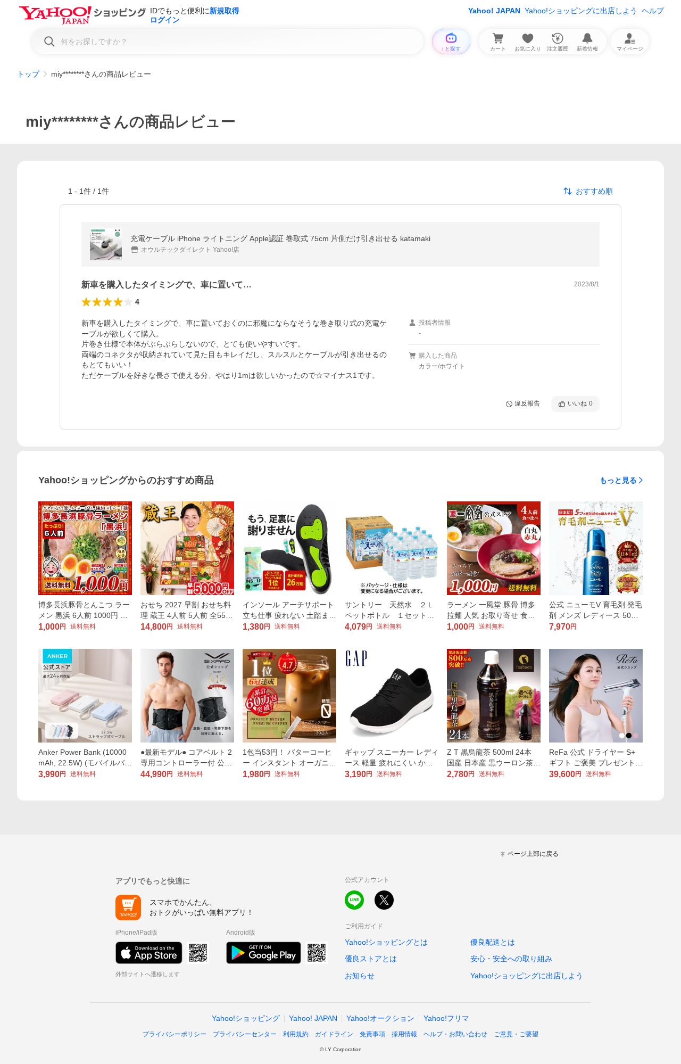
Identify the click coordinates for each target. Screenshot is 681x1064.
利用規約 (296, 1034)
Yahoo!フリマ (446, 1018)
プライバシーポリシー (174, 1034)
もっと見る (618, 480)
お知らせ (360, 975)
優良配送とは (492, 942)
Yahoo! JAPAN (494, 10)
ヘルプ (653, 10)
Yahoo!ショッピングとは (386, 942)
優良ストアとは (371, 958)
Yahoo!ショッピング (246, 1018)
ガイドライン (334, 1034)
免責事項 (372, 1034)
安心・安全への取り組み (511, 958)
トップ (28, 74)
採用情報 (404, 1034)
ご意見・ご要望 (516, 1034)
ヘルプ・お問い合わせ (455, 1034)
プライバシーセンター (245, 1034)
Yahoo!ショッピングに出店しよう (581, 10)
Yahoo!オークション (380, 1018)
